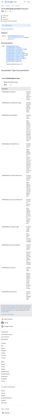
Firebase (3, 369)
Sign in (28, 1)
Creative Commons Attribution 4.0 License (12, 307)
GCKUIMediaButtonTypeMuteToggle (15, 56)
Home (2, 5)
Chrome (3, 366)
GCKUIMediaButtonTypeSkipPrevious (15, 52)
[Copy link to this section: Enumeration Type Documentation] (2, 73)
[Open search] (25, 2)
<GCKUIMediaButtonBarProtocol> (15, 36)
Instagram (3, 350)
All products (4, 402)
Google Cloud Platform (6, 398)
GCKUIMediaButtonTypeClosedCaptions (16, 58)
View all (3, 381)
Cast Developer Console (6, 334)
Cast (15, 2)
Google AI (3, 400)
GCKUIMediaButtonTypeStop (13, 59)
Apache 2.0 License (13, 308)
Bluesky (3, 348)
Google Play (4, 378)
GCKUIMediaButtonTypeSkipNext (14, 50)
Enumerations (10, 29)
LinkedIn (3, 353)
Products (8, 5)
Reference (17, 5)
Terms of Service (5, 337)
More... (13, 39)
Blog (2, 345)
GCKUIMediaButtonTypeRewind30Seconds (17, 53)
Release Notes (4, 339)
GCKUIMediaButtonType (12, 46)
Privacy (7, 409)
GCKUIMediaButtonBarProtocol (17, 37)
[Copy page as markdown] (10, 11)
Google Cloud (4, 376)
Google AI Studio (5, 371)
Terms (2, 409)
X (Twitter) (3, 355)
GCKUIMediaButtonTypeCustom (14, 61)
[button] (16, 25)
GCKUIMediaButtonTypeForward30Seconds (17, 55)
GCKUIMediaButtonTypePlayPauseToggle (16, 49)
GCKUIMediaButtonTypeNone (13, 47)
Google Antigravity (5, 374)
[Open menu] (2, 2)
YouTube (3, 357)
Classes (3, 29)
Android (3, 364)
